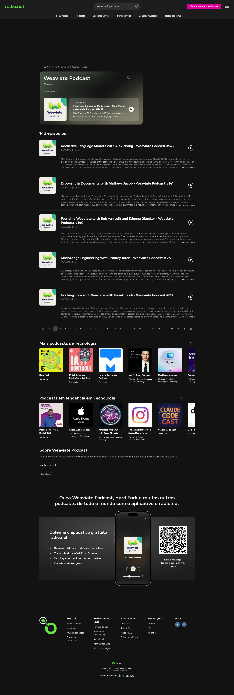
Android (152, 633)
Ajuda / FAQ (126, 633)
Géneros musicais (148, 16)
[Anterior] (181, 342)
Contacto (125, 624)
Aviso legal (99, 639)
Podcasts (80, 16)
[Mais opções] (137, 77)
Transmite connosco (71, 639)
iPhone (151, 624)
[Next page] (184, 328)
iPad (150, 628)
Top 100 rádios (60, 16)
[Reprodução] (131, 109)
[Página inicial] (44, 67)
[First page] (43, 328)
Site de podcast (46, 465)
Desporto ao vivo (101, 16)
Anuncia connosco (75, 633)
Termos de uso (101, 627)
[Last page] (190, 328)
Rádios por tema (172, 16)
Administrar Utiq (102, 644)
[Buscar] (137, 6)
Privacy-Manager (102, 648)
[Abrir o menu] (227, 6)
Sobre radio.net (74, 624)
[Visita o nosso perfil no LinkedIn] (177, 624)
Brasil (119, 663)
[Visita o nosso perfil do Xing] (184, 624)
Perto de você (124, 16)
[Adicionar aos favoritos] (128, 77)
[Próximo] (191, 342)
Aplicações (126, 628)
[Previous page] (49, 328)
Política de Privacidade (99, 633)
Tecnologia (50, 91)
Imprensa (71, 628)
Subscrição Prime (129, 637)
